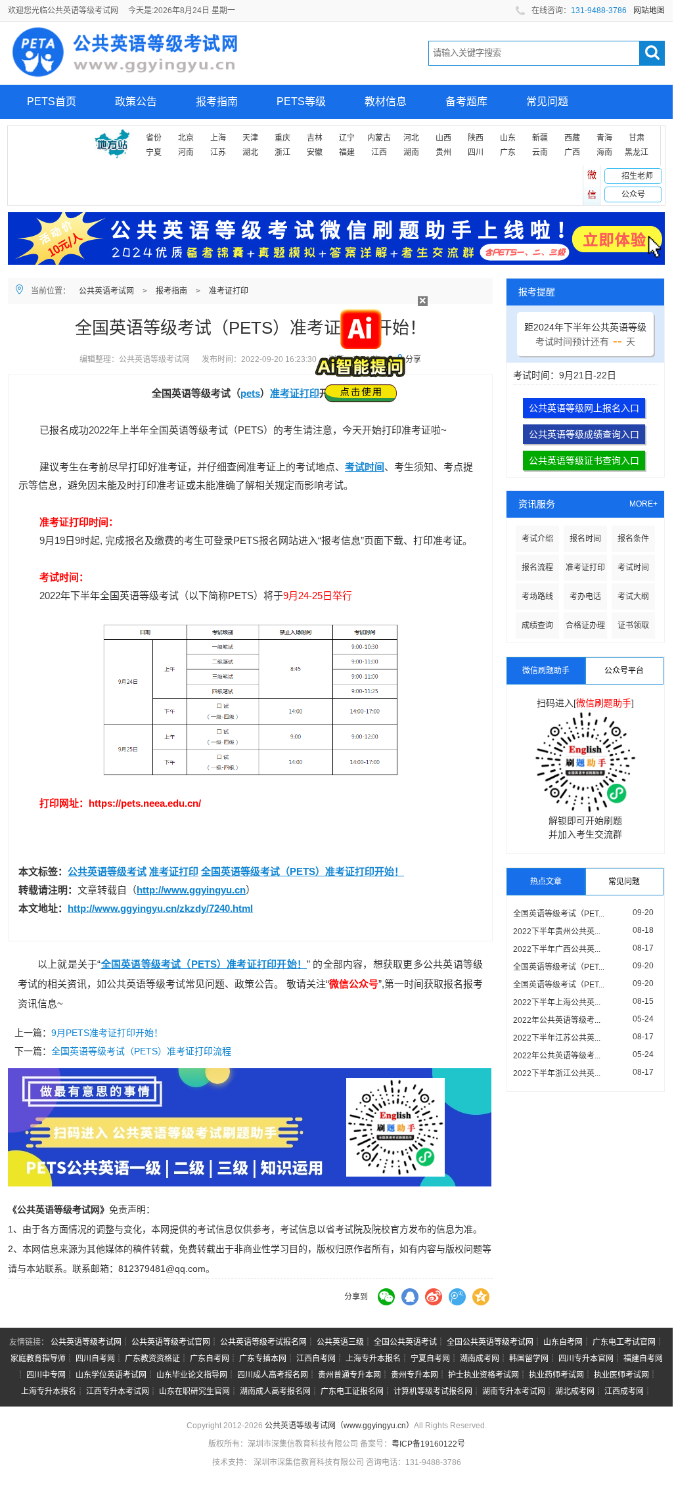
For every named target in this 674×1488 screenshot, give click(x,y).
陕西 (475, 138)
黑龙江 (636, 152)
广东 (508, 152)
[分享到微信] (386, 1296)
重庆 (282, 138)
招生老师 (637, 176)
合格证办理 (585, 625)
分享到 (356, 1296)
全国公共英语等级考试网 (490, 1342)
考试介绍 (537, 538)
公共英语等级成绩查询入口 (584, 434)
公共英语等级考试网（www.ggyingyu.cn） (339, 1425)
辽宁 (347, 138)
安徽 (315, 152)
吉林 (315, 138)
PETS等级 (301, 101)
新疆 (540, 138)
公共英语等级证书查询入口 (584, 460)
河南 (186, 152)
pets (250, 393)
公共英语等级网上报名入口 (584, 408)
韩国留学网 (529, 1358)
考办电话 (585, 596)
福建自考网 (643, 1358)
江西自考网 (316, 1358)
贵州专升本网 (414, 1375)
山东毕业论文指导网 (191, 1375)
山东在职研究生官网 (194, 1391)
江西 (379, 152)
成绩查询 (537, 625)
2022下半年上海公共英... (556, 1002)
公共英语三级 (340, 1342)
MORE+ (643, 503)
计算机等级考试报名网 (432, 1391)
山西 (443, 138)
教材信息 (386, 101)
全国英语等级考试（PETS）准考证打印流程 (141, 1051)
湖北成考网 (575, 1391)
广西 (572, 152)
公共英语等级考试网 (86, 1342)
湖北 (250, 152)
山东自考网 (563, 1342)
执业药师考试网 (556, 1375)
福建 (347, 152)
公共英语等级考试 (107, 871)
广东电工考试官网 (624, 1342)
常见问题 (547, 101)
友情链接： (29, 1342)
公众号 (633, 194)
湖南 (411, 152)
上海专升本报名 (373, 1358)
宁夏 (154, 152)
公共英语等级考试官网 (170, 1342)
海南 (604, 152)
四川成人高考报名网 (272, 1375)
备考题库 (466, 101)
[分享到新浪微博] (433, 1296)
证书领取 (633, 625)
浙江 (282, 152)
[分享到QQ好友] (409, 1296)
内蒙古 (379, 138)
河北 (411, 138)
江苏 (218, 152)
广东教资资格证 (152, 1358)
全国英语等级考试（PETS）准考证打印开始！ (302, 871)
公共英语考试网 (106, 291)
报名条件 (633, 538)
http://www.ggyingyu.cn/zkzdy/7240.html (160, 908)
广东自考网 (209, 1358)
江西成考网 (624, 1391)
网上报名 (48, 135)
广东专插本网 (262, 1358)
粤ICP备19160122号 (428, 1444)
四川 (475, 152)
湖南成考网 (479, 1358)
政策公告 (136, 101)
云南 (540, 152)
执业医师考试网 (621, 1375)
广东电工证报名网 (352, 1391)
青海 (604, 138)
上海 (218, 138)
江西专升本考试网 (117, 1391)
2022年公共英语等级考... (556, 1020)
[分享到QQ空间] (480, 1296)
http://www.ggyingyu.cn (191, 889)
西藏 (572, 138)
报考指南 (217, 101)
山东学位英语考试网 (111, 1375)
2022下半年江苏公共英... (556, 1038)
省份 (154, 138)
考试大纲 (633, 596)
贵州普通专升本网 (349, 1375)
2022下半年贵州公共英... (556, 931)
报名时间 (585, 538)
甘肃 (636, 138)
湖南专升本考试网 (513, 1391)
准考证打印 (228, 291)
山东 (508, 138)
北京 (186, 138)
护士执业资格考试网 (483, 1375)
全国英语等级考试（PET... (558, 913)
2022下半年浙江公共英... (556, 1073)
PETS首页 (51, 101)
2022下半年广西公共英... (556, 949)
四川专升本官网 (586, 1358)
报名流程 (537, 567)
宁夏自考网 (430, 1358)
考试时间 (364, 466)
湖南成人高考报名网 (275, 1391)
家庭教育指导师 (38, 1358)
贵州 (443, 152)
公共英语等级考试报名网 (263, 1342)
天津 (250, 138)
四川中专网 (46, 1375)
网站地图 (649, 10)
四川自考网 (95, 1358)
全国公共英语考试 (405, 1342)
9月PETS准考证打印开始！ (107, 1032)
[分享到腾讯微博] (457, 1296)
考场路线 (537, 596)
